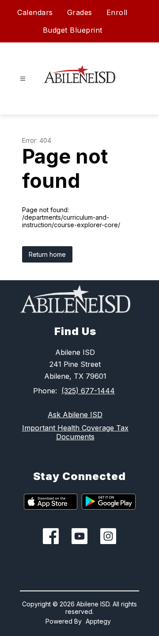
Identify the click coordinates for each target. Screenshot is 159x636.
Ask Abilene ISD (75, 414)
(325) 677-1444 (88, 390)
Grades (79, 12)
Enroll (117, 12)
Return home (47, 254)
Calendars (35, 12)
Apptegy (98, 621)
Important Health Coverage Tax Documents (75, 432)
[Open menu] (23, 79)
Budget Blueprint (72, 30)
